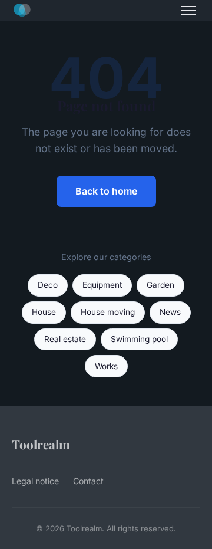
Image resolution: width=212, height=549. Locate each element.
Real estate (65, 339)
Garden (160, 285)
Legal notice (35, 481)
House (44, 312)
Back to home (106, 191)
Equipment (102, 285)
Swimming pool (139, 339)
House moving (108, 312)
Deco (48, 285)
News (170, 312)
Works (106, 366)
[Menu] (188, 10)
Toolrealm (41, 444)
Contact (88, 481)
